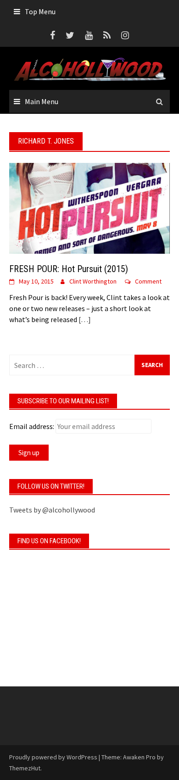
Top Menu (40, 11)
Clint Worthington (93, 281)
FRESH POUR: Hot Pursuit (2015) (68, 268)
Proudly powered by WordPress (53, 757)
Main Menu (41, 101)
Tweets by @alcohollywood (52, 509)
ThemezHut (24, 768)
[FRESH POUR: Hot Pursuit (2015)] (89, 207)
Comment (148, 281)
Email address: (31, 426)
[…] (84, 319)
